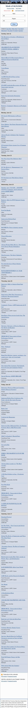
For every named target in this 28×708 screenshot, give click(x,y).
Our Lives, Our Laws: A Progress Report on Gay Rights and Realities (13, 327)
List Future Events (19, 10)
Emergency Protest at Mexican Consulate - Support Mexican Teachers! (13, 388)
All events (4, 676)
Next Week (18, 8)
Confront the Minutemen (8, 417)
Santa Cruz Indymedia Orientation (10, 96)
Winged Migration (6, 236)
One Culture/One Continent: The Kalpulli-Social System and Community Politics (12, 366)
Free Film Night (5, 484)
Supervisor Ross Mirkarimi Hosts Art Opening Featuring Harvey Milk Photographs (14, 426)
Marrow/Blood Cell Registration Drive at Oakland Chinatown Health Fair (12, 58)
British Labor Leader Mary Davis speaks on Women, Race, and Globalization (13, 558)
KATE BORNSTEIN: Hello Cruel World (12, 567)
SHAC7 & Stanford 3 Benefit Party (10, 436)
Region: (14, 18)
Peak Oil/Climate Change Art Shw (10, 657)
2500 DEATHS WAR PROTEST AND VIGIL (13, 600)
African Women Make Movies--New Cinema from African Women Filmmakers (13, 245)
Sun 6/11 (8, 28)
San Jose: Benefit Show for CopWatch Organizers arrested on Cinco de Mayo (11, 637)
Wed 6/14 (4, 30)
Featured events (12, 676)
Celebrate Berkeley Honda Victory (10, 627)
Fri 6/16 (15, 30)
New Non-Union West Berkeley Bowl (11, 159)
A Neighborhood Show (7, 593)
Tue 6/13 (20, 28)
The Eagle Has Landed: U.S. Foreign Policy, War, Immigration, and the (13, 647)
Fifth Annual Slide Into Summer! (10, 665)
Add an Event (7, 10)
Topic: (14, 13)
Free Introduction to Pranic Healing (11, 264)
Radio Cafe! (4, 408)
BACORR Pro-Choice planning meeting (12, 227)
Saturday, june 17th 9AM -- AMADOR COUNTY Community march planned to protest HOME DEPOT (12, 189)
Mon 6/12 (14, 28)
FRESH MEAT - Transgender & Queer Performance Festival (11, 494)
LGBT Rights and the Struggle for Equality (13, 576)
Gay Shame (4, 584)
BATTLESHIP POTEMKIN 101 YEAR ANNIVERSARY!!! (11, 271)
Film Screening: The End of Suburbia (11, 255)
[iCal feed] (2, 674)
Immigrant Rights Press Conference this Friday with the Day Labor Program (12, 399)
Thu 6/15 (10, 30)
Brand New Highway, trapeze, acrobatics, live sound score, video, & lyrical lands (13, 356)
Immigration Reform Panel (8, 219)
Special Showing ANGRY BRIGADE (11, 376)
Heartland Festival (6, 517)
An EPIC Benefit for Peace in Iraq (10, 77)
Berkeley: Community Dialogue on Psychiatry (14, 106)
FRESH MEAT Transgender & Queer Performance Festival (11, 337)
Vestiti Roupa (5, 68)
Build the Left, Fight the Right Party (11, 619)
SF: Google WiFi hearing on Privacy (11, 116)
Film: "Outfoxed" (6, 347)
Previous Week (10, 8)
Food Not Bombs (6, 210)
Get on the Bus (5, 445)
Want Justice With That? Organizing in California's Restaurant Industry (12, 295)
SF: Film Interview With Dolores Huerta (12, 178)
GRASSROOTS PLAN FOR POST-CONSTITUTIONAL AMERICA (10, 48)
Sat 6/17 (21, 30)
